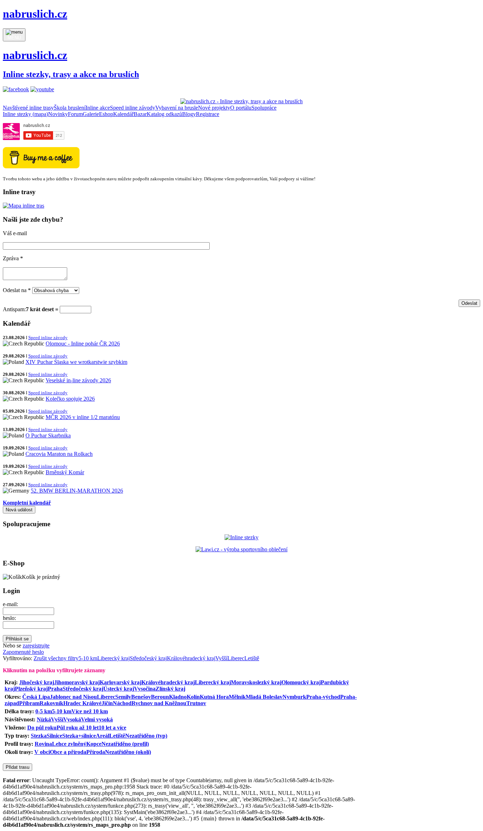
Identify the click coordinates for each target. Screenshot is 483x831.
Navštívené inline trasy (28, 108)
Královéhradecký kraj (191, 658)
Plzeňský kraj (31, 689)
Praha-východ (323, 697)
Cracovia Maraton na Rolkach (59, 454)
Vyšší (221, 658)
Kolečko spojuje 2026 (70, 399)
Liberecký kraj (113, 658)
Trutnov (196, 703)
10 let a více (112, 728)
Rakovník (51, 703)
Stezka (39, 736)
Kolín (193, 697)
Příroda (95, 752)
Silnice (54, 736)
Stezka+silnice (79, 736)
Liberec (235, 658)
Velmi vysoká (97, 719)
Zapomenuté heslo (23, 652)
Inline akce (98, 108)
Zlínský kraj (170, 689)
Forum (75, 114)
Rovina (43, 744)
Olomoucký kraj (301, 682)
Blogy (189, 114)
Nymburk (294, 697)
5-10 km (87, 658)
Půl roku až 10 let (78, 728)
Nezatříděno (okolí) (128, 752)
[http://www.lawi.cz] (241, 549)
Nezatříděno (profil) (125, 744)
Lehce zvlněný (69, 744)
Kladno (178, 697)
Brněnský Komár (65, 472)
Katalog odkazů (164, 114)
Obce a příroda (68, 752)
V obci (42, 752)
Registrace (207, 114)
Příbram (29, 703)
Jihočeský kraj (36, 682)
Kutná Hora (214, 697)
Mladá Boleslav (264, 697)
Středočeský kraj (148, 658)
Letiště (251, 658)
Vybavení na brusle (176, 108)
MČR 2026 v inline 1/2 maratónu (83, 417)
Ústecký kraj (118, 689)
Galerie (91, 114)
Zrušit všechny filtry (56, 658)
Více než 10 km (89, 711)
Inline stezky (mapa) (25, 114)
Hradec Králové (82, 703)
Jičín (107, 703)
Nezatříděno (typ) (146, 736)
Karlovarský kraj (120, 682)
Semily (123, 697)
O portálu (240, 108)
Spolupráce (264, 108)
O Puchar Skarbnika (48, 435)
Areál (102, 736)
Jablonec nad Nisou (73, 697)
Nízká (44, 719)
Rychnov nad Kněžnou (159, 703)
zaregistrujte (36, 646)
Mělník (237, 697)
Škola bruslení (70, 108)
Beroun (160, 697)
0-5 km (43, 711)
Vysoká (72, 719)
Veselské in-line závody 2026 (78, 380)
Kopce (93, 744)
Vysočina (145, 689)
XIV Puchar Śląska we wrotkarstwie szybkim (76, 362)
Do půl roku (42, 728)
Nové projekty (214, 108)
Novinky (58, 114)
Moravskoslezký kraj (256, 682)
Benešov (141, 697)
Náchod (122, 703)
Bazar (140, 114)
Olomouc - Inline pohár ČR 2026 (83, 344)
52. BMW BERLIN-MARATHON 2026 (77, 491)
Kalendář (123, 114)
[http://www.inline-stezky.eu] (241, 537)
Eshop (106, 114)
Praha (55, 689)
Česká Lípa (36, 697)
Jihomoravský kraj (77, 682)
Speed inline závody (132, 108)
